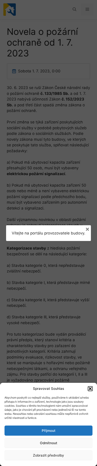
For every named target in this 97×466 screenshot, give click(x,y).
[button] (90, 388)
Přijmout (48, 430)
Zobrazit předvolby (48, 455)
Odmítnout (48, 443)
